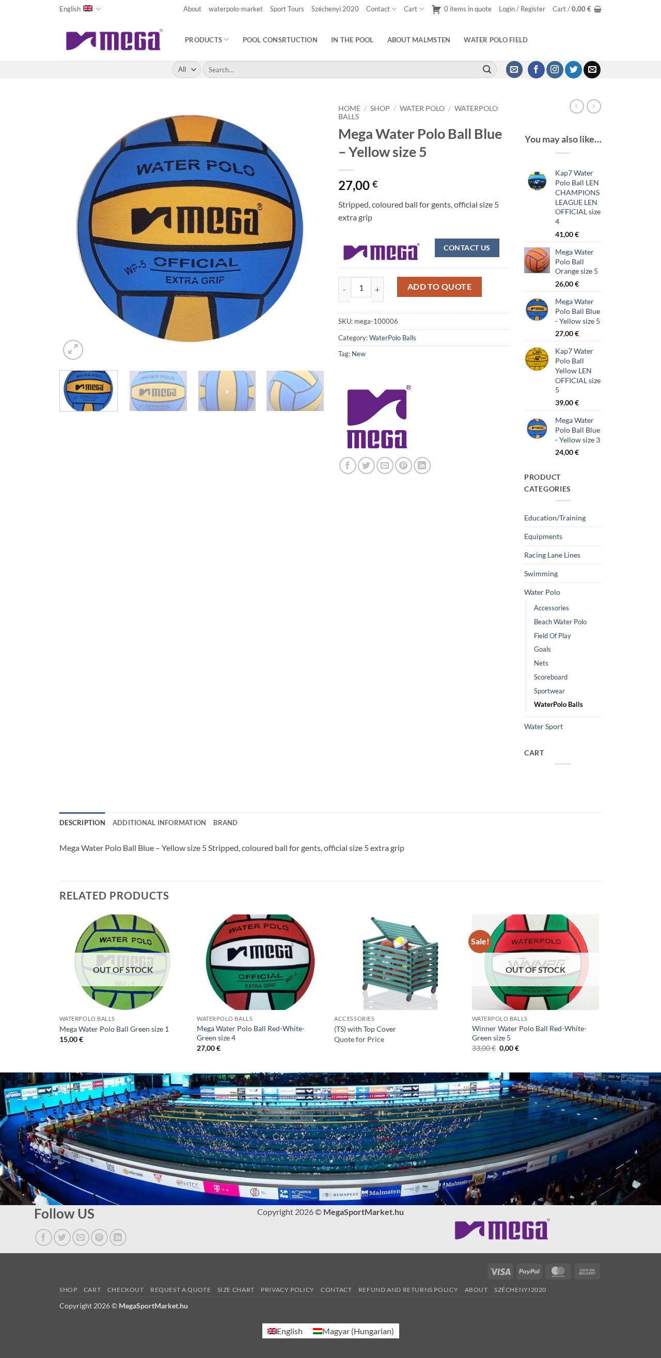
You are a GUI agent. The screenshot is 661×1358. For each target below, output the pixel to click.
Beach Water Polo (560, 622)
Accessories (551, 608)
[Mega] (379, 416)
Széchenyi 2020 (335, 9)
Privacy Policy (287, 1289)
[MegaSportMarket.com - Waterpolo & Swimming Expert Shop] (114, 39)
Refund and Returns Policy (408, 1289)
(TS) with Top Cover (365, 1028)
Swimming (541, 573)
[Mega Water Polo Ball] (381, 250)
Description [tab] (82, 822)
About (192, 9)
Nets (541, 663)
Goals (542, 649)
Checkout (125, 1289)
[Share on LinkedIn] (422, 465)
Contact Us (467, 247)
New (359, 354)
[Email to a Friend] (385, 465)
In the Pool (352, 40)
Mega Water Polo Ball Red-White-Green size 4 (251, 1033)
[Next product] (577, 106)
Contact (378, 9)
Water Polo (422, 108)
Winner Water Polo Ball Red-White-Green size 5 (529, 1033)
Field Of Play (552, 635)
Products (203, 40)
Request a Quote (180, 1289)
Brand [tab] (225, 822)
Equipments (543, 536)
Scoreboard (551, 677)
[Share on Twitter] (366, 465)
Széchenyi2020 (520, 1289)
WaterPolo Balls (392, 338)
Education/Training (555, 517)
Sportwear (549, 691)
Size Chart (236, 1289)
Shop (380, 108)
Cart (410, 9)
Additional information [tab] (160, 822)
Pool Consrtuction (280, 40)
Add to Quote (439, 286)
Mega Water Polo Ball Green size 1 (114, 1028)
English (70, 9)
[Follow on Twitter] (573, 69)
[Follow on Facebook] (536, 69)
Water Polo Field (496, 40)
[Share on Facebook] (347, 465)
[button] (522, 9)
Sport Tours (287, 9)
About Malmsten (419, 40)
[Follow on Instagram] (554, 69)
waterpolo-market (236, 9)
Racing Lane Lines (552, 554)
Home (349, 108)
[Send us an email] (592, 69)
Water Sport (543, 726)
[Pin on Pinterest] (403, 465)
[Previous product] (594, 106)
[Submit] (487, 69)
